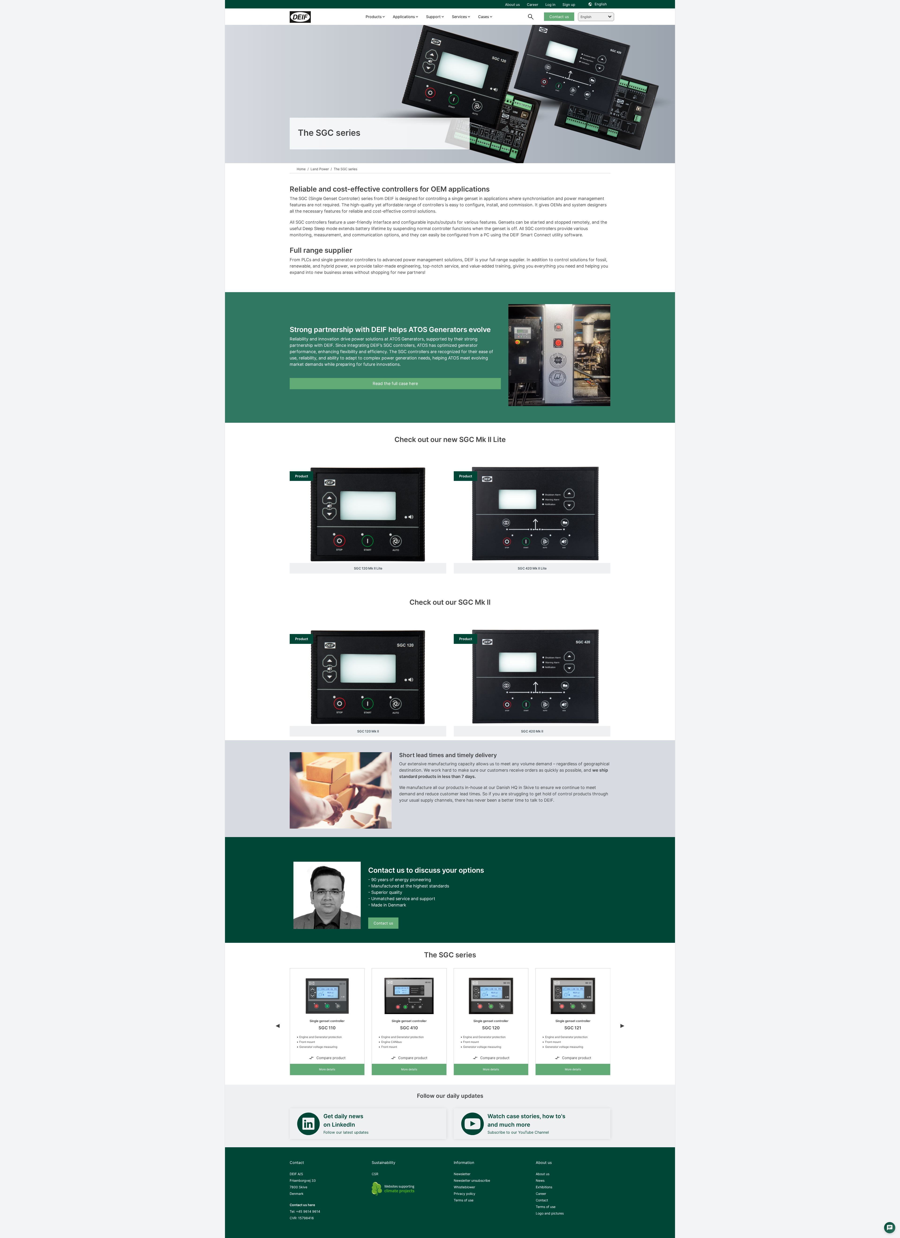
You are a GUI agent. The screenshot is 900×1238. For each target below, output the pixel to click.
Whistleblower (464, 1187)
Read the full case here (395, 383)
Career (541, 1194)
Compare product (330, 1058)
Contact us (383, 923)
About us (542, 1174)
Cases (483, 16)
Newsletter (462, 1174)
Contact (542, 1200)
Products (374, 16)
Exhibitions (544, 1187)
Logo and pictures (550, 1213)
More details (327, 1069)
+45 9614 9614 (308, 1211)
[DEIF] (310, 17)
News (540, 1180)
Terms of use (463, 1200)
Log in (550, 4)
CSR (375, 1174)
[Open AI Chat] (889, 1227)
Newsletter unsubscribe (472, 1180)
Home (301, 169)
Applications (404, 16)
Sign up (568, 4)
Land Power (319, 169)
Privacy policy (464, 1194)
